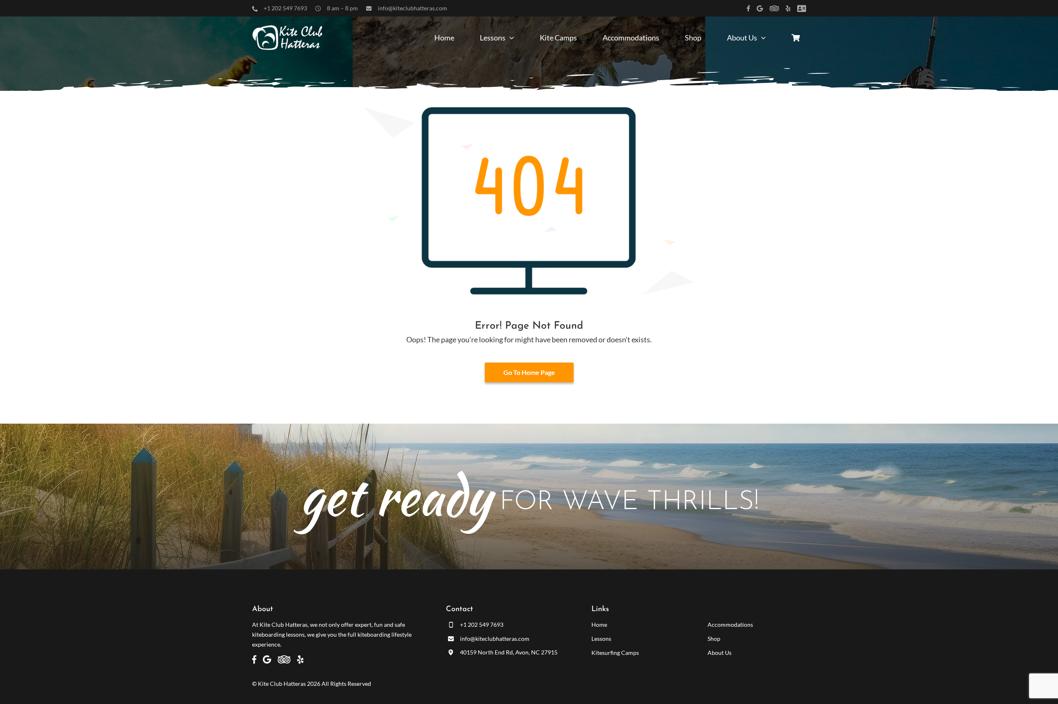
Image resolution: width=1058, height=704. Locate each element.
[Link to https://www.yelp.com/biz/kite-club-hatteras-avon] (788, 8)
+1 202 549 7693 (285, 8)
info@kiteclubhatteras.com (412, 8)
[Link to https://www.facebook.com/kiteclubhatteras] (748, 8)
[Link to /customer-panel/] (801, 8)
